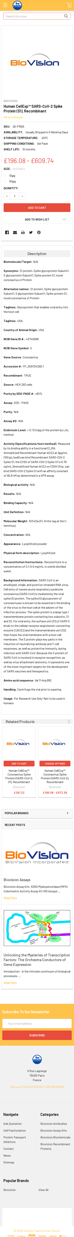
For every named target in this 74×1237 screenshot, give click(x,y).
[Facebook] (7, 232)
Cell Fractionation (14, 1130)
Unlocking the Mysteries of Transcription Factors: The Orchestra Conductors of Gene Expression (37, 960)
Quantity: (11, 188)
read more (10, 898)
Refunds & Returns (37, 1219)
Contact (8, 1148)
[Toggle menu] (5, 5)
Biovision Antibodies (53, 1123)
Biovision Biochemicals (55, 1137)
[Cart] (69, 5)
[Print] (23, 232)
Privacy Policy (37, 1224)
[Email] (15, 232)
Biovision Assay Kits (53, 1130)
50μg (12, 181)
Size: (14, 168)
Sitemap (8, 1162)
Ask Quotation (12, 1123)
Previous (63, 721)
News (7, 1155)
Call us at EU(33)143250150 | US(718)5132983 (37, 1087)
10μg (12, 175)
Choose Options (55, 763)
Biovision (9, 1189)
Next (68, 721)
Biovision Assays (17, 879)
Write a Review (13, 117)
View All (43, 1189)
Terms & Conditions (37, 1210)
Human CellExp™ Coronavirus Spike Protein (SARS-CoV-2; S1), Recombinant (19, 776)
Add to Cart (19, 763)
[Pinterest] (38, 232)
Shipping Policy (37, 1215)
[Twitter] (31, 232)
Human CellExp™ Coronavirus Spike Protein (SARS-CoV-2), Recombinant (55, 776)
